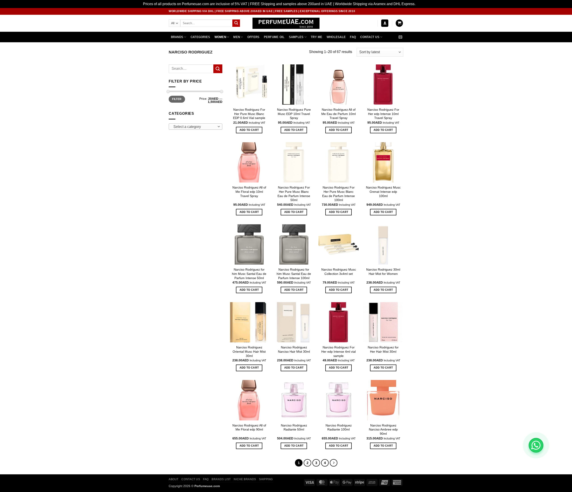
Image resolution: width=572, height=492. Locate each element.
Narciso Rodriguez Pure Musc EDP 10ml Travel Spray (294, 114)
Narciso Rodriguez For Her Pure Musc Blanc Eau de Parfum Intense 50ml (294, 194)
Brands (177, 37)
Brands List (221, 479)
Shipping (266, 479)
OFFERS (253, 37)
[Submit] (236, 23)
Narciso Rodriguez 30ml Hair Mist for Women (383, 272)
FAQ (353, 37)
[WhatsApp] (536, 445)
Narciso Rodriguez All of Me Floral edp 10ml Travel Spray (249, 191)
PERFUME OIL (274, 37)
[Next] (333, 463)
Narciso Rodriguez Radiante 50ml (294, 427)
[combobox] (195, 126)
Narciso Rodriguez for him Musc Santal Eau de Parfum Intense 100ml (294, 274)
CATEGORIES (200, 37)
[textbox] (194, 127)
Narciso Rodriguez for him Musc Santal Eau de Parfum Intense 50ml (249, 274)
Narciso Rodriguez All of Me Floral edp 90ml (249, 427)
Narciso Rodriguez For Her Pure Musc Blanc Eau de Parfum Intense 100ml (338, 194)
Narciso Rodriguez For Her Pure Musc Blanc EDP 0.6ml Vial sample (249, 114)
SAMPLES (296, 37)
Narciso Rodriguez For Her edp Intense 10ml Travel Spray (383, 114)
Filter (176, 99)
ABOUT (174, 479)
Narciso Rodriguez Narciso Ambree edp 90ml (383, 429)
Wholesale (336, 37)
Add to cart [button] (249, 130)
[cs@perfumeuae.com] (401, 37)
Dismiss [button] (422, 4)
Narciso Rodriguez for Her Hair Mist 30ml (383, 349)
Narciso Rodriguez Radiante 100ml (339, 427)
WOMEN (220, 37)
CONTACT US (190, 479)
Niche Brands (245, 479)
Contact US (369, 37)
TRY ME (316, 37)
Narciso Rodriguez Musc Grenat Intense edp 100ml (383, 191)
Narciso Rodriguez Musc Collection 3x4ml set (338, 272)
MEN (236, 37)
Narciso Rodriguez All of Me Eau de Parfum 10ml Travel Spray (338, 114)
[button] (384, 23)
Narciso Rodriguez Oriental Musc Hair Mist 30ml (249, 351)
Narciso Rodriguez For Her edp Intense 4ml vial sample (338, 351)
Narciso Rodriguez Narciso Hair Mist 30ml (294, 349)
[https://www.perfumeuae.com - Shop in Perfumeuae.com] (286, 23)
